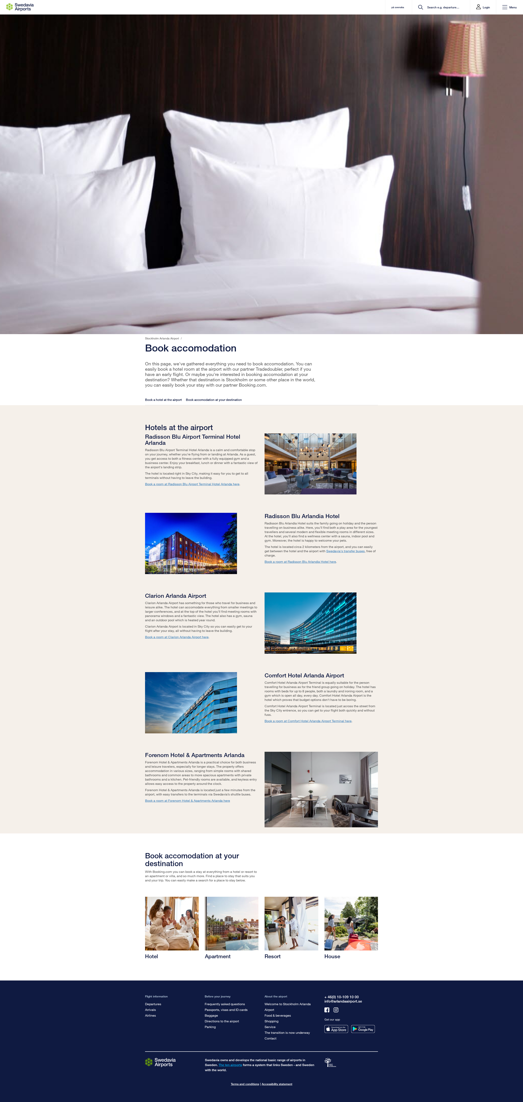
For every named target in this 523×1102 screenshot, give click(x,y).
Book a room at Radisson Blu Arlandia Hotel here (300, 561)
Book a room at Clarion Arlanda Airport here (177, 637)
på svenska (397, 7)
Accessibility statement (277, 1084)
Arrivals (150, 1010)
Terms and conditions (245, 1084)
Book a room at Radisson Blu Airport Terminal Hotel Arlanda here (192, 484)
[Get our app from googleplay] (363, 1029)
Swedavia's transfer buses (345, 551)
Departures (153, 1004)
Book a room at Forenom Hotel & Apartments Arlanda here (187, 800)
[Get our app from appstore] (336, 1029)
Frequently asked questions (225, 1004)
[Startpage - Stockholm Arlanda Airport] (20, 7)
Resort (273, 956)
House (332, 956)
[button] (509, 7)
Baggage (211, 1015)
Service (270, 1027)
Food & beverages (278, 1015)
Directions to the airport (222, 1021)
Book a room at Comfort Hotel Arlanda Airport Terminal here (308, 721)
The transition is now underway (287, 1032)
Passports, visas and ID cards (226, 1010)
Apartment (218, 956)
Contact (270, 1038)
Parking (210, 1027)
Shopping (271, 1021)
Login (486, 7)
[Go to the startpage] (160, 1062)
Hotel (151, 956)
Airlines (150, 1015)
